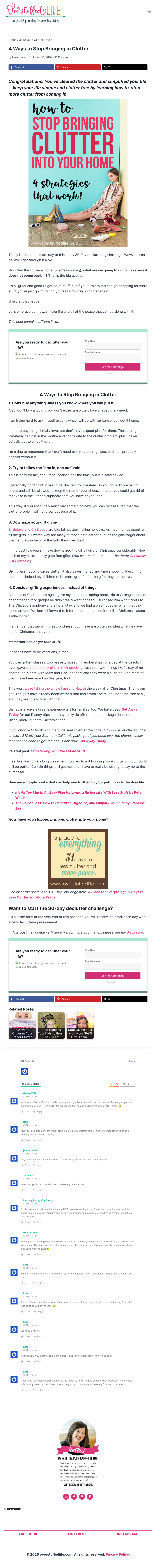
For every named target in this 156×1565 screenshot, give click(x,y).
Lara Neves (19, 57)
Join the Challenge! (112, 367)
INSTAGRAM (127, 1534)
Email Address (92, 352)
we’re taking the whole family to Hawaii (55, 688)
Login (132, 1061)
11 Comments (63, 57)
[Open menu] (149, 12)
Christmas (39, 529)
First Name (90, 341)
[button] (123, 104)
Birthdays (16, 529)
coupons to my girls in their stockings (55, 668)
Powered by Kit (112, 373)
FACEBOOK (28, 1534)
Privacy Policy (117, 1554)
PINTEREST (77, 1534)
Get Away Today (92, 741)
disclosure (135, 932)
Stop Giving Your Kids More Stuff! (58, 751)
